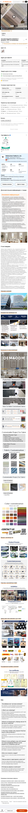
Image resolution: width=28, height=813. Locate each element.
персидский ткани (21, 797)
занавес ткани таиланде (19, 780)
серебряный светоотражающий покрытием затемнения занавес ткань (12, 794)
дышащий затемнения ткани (7, 796)
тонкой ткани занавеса (18, 796)
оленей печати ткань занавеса (7, 787)
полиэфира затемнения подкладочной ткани (10, 785)
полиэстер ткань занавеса (6, 784)
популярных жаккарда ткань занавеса (9, 797)
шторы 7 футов (4, 782)
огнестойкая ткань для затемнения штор (9, 788)
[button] (6, 31)
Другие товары (21, 184)
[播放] (2, 29)
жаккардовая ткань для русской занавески (17, 782)
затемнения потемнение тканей (7, 780)
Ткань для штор (5, 803)
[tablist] (14, 26)
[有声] (24, 29)
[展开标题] (24, 40)
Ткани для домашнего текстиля (19, 801)
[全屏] (26, 29)
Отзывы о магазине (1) (6, 120)
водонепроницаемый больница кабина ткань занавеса (12, 790)
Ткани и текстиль (4, 801)
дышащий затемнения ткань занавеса (9, 792)
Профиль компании (7, 184)
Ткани (10, 801)
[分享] (26, 39)
